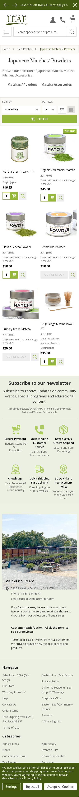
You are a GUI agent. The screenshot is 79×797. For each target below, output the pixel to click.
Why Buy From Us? (14, 692)
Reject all (32, 786)
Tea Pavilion (9, 762)
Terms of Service (42, 412)
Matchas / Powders (22, 84)
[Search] (72, 32)
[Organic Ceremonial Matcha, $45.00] (58, 147)
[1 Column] (62, 109)
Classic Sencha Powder (16, 247)
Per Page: (47, 101)
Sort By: (7, 101)
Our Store (8, 686)
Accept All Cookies (60, 786)
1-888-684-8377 (30, 593)
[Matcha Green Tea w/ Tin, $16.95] (20, 147)
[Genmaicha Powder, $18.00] (58, 224)
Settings (11, 786)
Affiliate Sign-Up (52, 721)
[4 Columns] (71, 109)
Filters (43, 119)
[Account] (53, 20)
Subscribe (48, 762)
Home (6, 49)
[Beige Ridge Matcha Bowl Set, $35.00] (58, 301)
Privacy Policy (50, 681)
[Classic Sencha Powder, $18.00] (20, 224)
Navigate (10, 667)
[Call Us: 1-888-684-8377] (62, 20)
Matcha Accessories (56, 84)
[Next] (15, 5)
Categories (11, 736)
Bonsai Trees (10, 744)
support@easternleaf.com (36, 598)
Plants (6, 750)
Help (5, 698)
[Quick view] (22, 196)
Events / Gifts (50, 750)
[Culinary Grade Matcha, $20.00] (20, 301)
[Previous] (6, 5)
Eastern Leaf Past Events (57, 675)
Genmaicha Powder (52, 247)
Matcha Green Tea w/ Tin (18, 171)
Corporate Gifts (51, 698)
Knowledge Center (53, 756)
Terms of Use (10, 727)
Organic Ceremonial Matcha (57, 170)
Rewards (47, 715)
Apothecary (49, 744)
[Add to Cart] (14, 196)
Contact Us (9, 704)
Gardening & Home (14, 756)
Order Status (10, 710)
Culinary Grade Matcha (16, 329)
